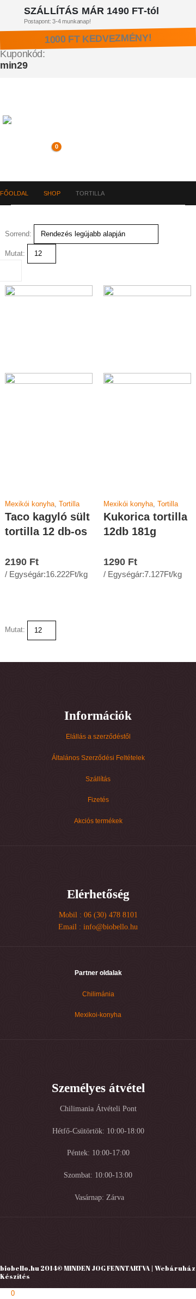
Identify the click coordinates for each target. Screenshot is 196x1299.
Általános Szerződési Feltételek (98, 757)
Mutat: (15, 253)
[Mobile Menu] (11, 102)
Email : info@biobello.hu (98, 927)
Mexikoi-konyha (98, 1014)
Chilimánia (98, 993)
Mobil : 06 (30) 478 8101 (98, 915)
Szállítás (98, 778)
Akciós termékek (98, 820)
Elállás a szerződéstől (98, 736)
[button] (28, 152)
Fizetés (98, 799)
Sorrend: (18, 234)
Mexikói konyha (29, 504)
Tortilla (69, 504)
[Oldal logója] (50, 130)
